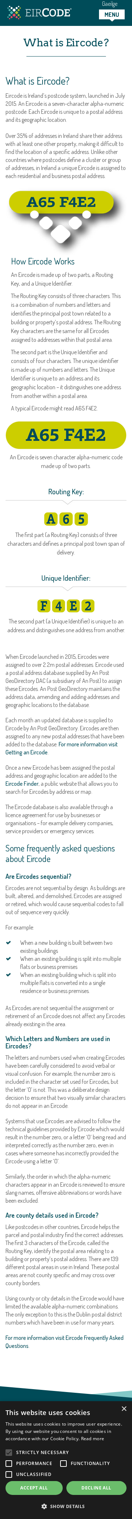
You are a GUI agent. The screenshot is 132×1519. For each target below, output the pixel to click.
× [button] (123, 1409)
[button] (66, 1507)
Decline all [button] (96, 1488)
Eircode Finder (22, 783)
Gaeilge (109, 3)
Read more (92, 1438)
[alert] (66, 1460)
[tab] (112, 14)
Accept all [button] (34, 1488)
